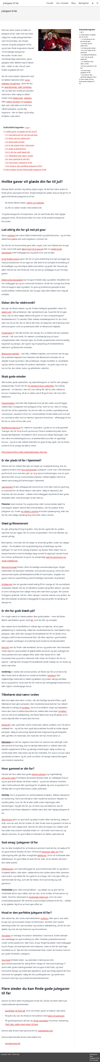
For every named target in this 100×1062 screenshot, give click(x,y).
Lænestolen (7, 486)
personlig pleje (9, 777)
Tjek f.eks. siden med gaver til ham (21, 1024)
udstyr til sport (13, 101)
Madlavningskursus (11, 427)
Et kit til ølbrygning (11, 259)
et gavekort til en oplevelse (41, 385)
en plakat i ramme (29, 511)
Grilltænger (7, 584)
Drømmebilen (8, 403)
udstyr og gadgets (35, 202)
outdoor (28, 101)
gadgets (28, 98)
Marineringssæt (9, 567)
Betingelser (84, 3)
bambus (51, 675)
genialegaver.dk (12, 1043)
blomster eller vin (50, 851)
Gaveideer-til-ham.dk (15, 1010)
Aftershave (7, 819)
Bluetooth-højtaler (10, 353)
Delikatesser (7, 868)
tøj (31, 620)
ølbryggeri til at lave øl (32, 249)
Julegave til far (11, 3)
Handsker (6, 935)
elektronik (18, 98)
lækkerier (42, 855)
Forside (49, 3)
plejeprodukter (39, 774)
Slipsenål (6, 724)
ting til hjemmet (29, 469)
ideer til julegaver (56, 1015)
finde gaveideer (41, 1020)
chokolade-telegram (38, 897)
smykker (26, 707)
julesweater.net (45, 1030)
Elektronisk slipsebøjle (12, 279)
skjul (27, 127)
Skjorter (5, 647)
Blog (73, 3)
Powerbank (7, 332)
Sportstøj (6, 960)
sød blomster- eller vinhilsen (18, 87)
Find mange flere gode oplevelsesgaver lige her (24, 452)
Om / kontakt (62, 3)
